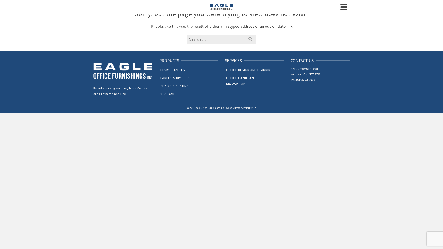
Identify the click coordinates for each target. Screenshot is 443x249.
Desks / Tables (172, 70)
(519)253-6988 (305, 80)
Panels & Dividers (175, 78)
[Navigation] (344, 7)
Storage (167, 94)
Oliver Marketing (247, 108)
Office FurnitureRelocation (240, 81)
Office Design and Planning (249, 70)
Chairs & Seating (174, 86)
